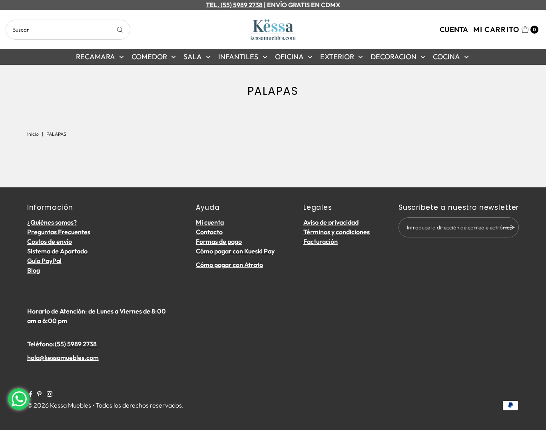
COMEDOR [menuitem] (149, 56)
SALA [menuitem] (192, 56)
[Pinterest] (39, 394)
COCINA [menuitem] (446, 56)
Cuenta (454, 29)
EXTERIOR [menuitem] (337, 56)
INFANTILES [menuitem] (238, 56)
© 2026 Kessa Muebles (59, 405)
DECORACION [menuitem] (393, 56)
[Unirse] (509, 227)
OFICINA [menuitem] (289, 56)
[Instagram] (49, 394)
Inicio (33, 134)
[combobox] (68, 30)
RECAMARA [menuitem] (95, 56)
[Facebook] (30, 394)
